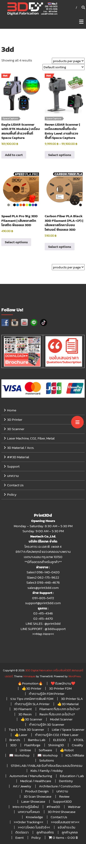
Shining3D (56, 745)
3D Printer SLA (72, 698)
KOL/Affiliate (75, 755)
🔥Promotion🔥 (30, 683)
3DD (13, 745)
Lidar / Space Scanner (68, 729)
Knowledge (34, 817)
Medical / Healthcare (35, 780)
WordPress (74, 676)
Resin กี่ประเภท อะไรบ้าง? (57, 714)
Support (13, 466)
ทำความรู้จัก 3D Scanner (46, 724)
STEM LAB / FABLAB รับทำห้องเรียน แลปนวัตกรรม (46, 765)
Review (64, 796)
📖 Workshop (19, 755)
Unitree (25, 750)
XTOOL (78, 739)
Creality (77, 745)
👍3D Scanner (31, 719)
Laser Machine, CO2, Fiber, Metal (31, 438)
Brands (14, 739)
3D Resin (25, 714)
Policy (12, 494)
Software (45, 750)
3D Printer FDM (60, 688)
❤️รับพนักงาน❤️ (63, 683)
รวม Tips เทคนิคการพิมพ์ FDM (31, 698)
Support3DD (62, 801)
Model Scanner (61, 719)
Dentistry (66, 780)
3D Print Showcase (61, 811)
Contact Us (15, 485)
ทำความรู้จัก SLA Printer (32, 703)
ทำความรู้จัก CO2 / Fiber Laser (56, 734)
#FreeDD (53, 806)
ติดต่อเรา (22, 832)
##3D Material (18, 457)
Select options (59, 154)
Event (19, 837)
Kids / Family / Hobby (47, 770)
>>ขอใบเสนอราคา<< (65, 822)
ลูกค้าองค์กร (45, 832)
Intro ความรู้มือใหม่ (26, 806)
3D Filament (23, 709)
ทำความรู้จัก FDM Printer (46, 693)
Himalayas (29, 676)
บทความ (13, 475)
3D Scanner (15, 428)
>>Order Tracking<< (28, 822)
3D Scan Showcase (37, 796)
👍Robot (67, 750)
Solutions (46, 760)
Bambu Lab (36, 739)
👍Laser (21, 734)
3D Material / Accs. (20, 447)
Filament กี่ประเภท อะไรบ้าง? (59, 709)
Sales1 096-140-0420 (43, 572)
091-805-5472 (43, 598)
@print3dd (52, 623)
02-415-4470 (43, 618)
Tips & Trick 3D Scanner (26, 729)
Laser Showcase (33, 801)
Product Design (37, 791)
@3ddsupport (55, 628)
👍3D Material (68, 703)
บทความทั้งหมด (29, 811)
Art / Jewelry (22, 786)
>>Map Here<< (43, 633)
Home (11, 410)
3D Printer (14, 419)
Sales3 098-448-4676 (43, 582)
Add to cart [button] (14, 154)
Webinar (74, 806)
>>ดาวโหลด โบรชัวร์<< (34, 827)
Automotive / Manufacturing (30, 775)
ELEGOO (59, 739)
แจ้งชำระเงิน (66, 827)
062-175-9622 (48, 577)
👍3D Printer (31, 688)
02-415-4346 (43, 613)
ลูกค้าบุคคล (70, 832)
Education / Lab (72, 775)
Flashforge (32, 745)
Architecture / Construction (59, 786)
